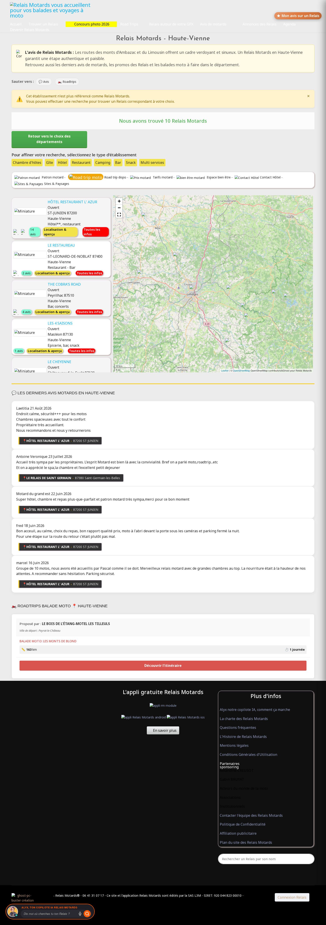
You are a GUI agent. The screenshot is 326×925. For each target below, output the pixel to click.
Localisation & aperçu (55, 231)
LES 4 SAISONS (60, 323)
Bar (118, 162)
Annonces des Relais (260, 24)
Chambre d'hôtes (27, 162)
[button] (119, 214)
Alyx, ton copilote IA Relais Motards (49, 907)
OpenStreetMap (241, 370)
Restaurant (81, 162)
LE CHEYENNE (59, 361)
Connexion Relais (292, 897)
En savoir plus (164, 730)
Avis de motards (213, 24)
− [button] (119, 208)
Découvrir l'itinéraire (163, 665)
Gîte (49, 162)
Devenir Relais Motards (29, 29)
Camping (102, 162)
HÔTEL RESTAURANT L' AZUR (72, 201)
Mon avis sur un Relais (300, 15)
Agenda (289, 24)
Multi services (152, 162)
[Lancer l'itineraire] (87, 913)
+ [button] (119, 201)
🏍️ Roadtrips (67, 81)
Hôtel (62, 162)
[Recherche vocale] (80, 913)
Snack (131, 162)
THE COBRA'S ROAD (64, 284)
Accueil (16, 24)
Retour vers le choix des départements (49, 139)
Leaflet (224, 370)
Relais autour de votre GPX (171, 24)
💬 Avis (44, 81)
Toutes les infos (92, 231)
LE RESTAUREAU (61, 245)
